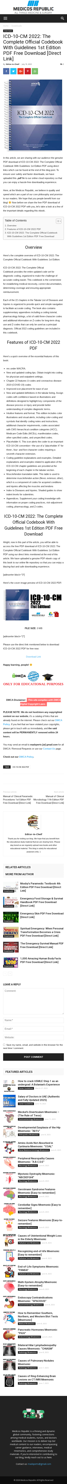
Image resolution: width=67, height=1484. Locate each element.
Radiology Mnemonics (28, 1352)
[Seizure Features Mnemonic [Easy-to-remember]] (9, 1224)
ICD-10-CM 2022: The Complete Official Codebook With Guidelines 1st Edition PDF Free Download (32, 234)
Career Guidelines (26, 1088)
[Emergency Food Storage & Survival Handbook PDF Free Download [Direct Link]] (11, 902)
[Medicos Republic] (33, 7)
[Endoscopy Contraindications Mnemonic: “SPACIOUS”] (9, 1302)
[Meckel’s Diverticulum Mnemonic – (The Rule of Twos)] (9, 1116)
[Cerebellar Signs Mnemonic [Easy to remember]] (9, 1209)
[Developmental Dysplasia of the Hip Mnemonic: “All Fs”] (9, 1132)
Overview (11, 225)
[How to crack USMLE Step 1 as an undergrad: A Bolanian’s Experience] (9, 1085)
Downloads (17, 26)
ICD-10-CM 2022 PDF (21, 767)
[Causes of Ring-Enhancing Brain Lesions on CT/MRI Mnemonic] (9, 1380)
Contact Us (49, 748)
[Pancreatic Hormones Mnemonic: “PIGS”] (9, 1334)
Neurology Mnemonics (28, 1165)
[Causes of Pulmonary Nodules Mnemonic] (9, 1365)
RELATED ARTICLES (18, 867)
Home (6, 26)
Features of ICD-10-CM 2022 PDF (24, 229)
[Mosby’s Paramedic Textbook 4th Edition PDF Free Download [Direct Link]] (11, 887)
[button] (62, 18)
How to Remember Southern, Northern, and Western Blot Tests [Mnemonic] (38, 1316)
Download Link (33, 656)
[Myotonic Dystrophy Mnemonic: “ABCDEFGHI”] (9, 1178)
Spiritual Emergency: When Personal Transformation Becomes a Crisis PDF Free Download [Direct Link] (41, 932)
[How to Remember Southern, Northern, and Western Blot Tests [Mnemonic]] (9, 1317)
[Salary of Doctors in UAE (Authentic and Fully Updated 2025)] (9, 1101)
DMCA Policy (26, 756)
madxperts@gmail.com (39, 1463)
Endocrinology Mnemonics (29, 1337)
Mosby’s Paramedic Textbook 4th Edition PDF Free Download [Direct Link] (40, 887)
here (49, 1457)
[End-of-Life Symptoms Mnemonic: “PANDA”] (9, 1271)
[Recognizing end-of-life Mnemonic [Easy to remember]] (9, 1255)
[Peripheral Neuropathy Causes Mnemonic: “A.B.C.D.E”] (9, 1163)
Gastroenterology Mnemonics (31, 1119)
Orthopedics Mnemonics (28, 1135)
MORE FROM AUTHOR (19, 874)
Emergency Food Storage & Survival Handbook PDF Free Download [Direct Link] (41, 902)
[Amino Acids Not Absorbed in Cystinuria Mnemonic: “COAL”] (9, 1147)
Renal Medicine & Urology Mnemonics (34, 1150)
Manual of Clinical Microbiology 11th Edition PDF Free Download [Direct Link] (49, 799)
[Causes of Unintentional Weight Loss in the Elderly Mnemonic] (9, 1240)
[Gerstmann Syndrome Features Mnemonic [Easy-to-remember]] (9, 1194)
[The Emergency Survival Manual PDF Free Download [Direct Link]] (11, 947)
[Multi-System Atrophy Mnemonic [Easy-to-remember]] (9, 1286)
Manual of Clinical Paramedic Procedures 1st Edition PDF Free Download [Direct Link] (18, 799)
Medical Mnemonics (27, 1324)
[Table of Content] (58, 221)
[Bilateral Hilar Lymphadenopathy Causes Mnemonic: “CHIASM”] (9, 1349)
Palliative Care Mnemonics (29, 1243)
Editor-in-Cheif (12, 64)
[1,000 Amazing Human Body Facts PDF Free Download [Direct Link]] (11, 962)
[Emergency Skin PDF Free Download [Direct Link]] (11, 917)
